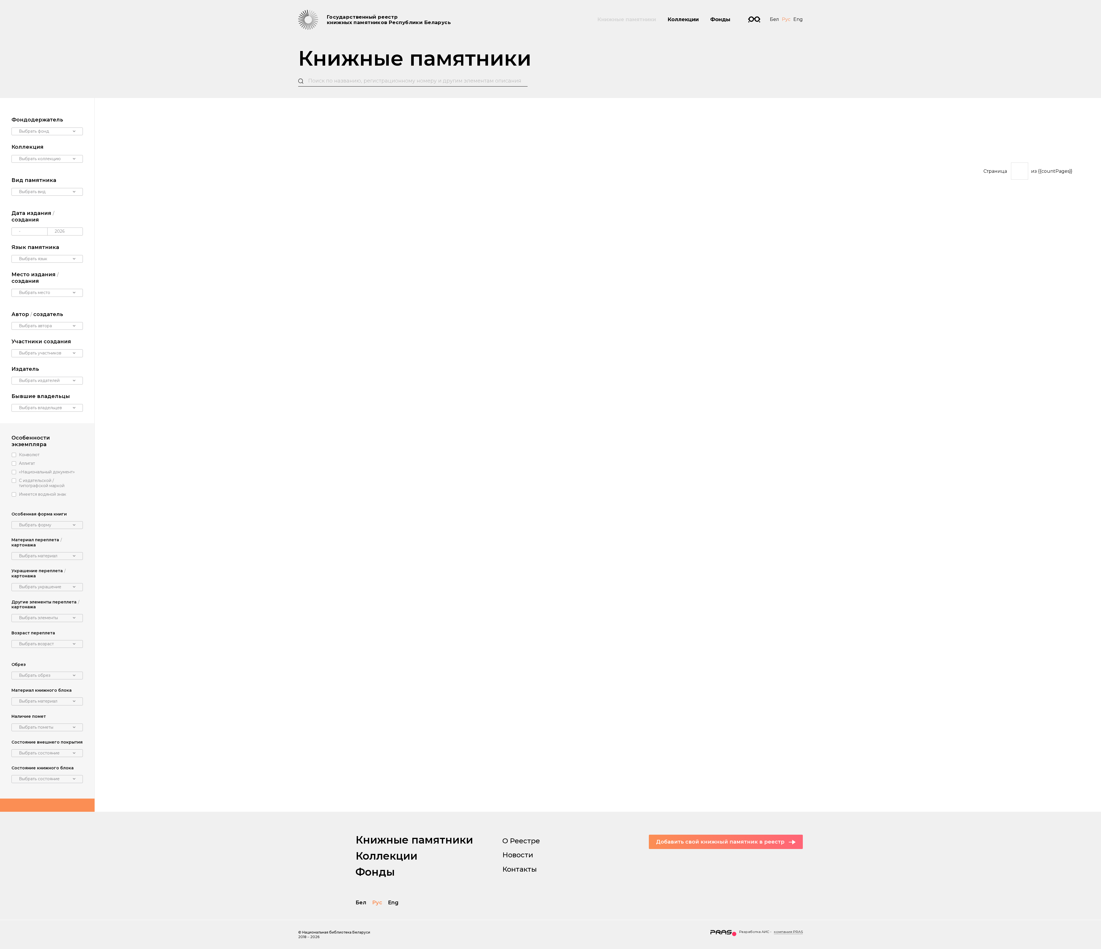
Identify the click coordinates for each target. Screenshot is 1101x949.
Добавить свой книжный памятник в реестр (720, 842)
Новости (517, 855)
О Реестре (521, 841)
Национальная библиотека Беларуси (336, 932)
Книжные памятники (626, 19)
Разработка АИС (754, 932)
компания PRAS (788, 932)
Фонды (720, 19)
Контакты (519, 869)
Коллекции (683, 19)
